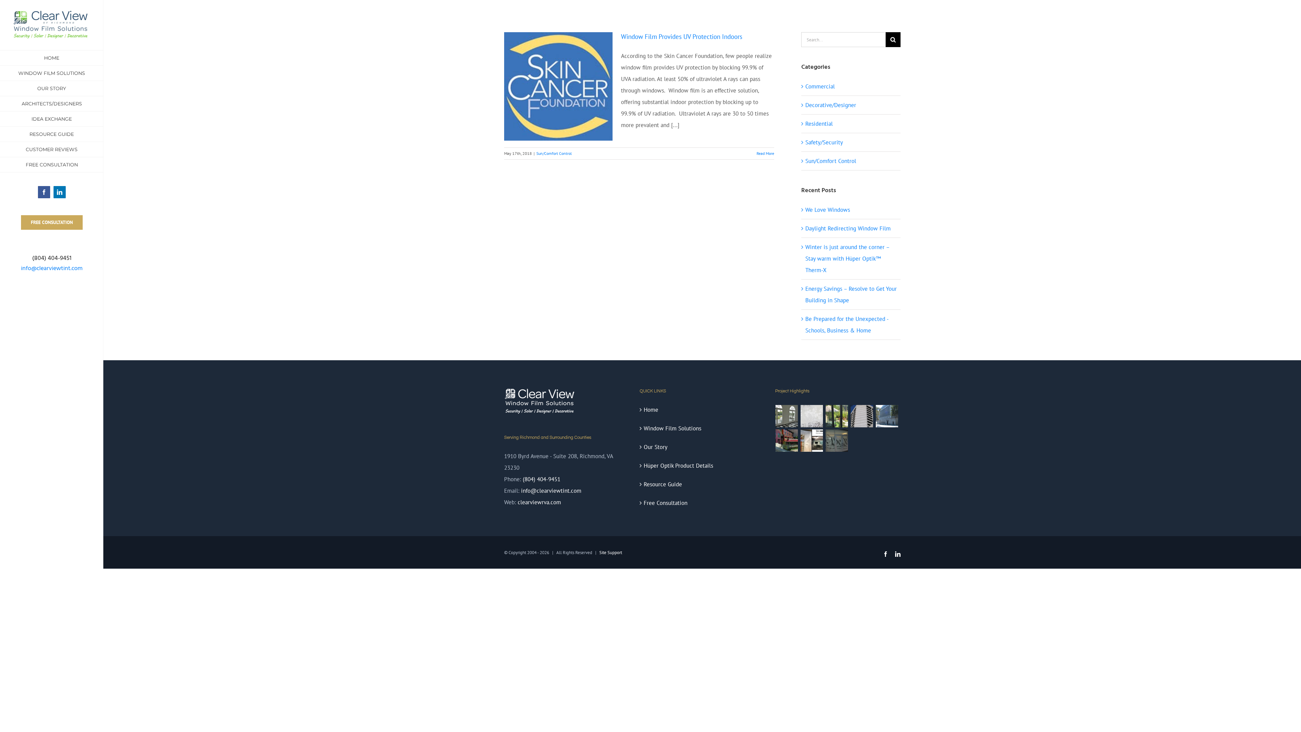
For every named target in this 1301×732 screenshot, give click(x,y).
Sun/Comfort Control (554, 153)
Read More (765, 153)
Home (651, 409)
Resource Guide (663, 484)
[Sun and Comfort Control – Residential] (787, 416)
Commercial (820, 86)
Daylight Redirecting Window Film (848, 228)
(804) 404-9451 (541, 479)
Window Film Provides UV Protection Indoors (681, 37)
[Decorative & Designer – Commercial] (837, 440)
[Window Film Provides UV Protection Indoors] (558, 86)
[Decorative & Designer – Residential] (812, 416)
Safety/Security (824, 142)
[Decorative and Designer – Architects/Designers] (812, 440)
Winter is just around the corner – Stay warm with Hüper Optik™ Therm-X (847, 258)
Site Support (610, 552)
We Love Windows (827, 210)
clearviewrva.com (539, 502)
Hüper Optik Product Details (678, 465)
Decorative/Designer (830, 105)
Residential (819, 123)
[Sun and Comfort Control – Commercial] (862, 416)
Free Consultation (665, 503)
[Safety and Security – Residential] (837, 416)
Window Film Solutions (672, 428)
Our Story (655, 447)
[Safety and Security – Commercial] (887, 416)
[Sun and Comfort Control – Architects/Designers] (787, 440)
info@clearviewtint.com (52, 268)
